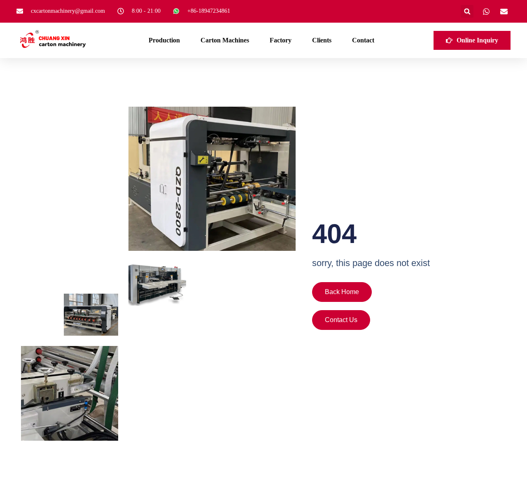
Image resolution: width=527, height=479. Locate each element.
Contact (363, 40)
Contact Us (341, 319)
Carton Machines (225, 40)
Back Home (342, 291)
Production (164, 40)
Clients (321, 40)
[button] (467, 11)
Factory (280, 40)
